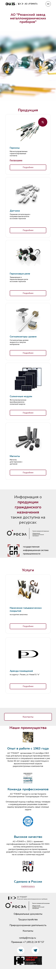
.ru (34, 886)
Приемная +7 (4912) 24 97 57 (27, 942)
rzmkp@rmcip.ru (27, 937)
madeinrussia (27, 886)
